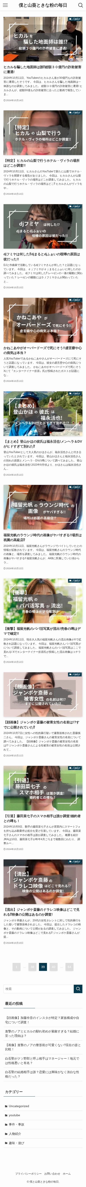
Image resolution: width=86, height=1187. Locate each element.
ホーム (67, 1173)
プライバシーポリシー (28, 1173)
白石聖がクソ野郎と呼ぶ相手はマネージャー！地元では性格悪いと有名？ (42, 1061)
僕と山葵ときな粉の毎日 (43, 5)
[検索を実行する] (78, 989)
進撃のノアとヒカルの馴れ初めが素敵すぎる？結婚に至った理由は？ (42, 1033)
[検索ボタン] (80, 5)
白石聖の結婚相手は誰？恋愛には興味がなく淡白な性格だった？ (42, 1074)
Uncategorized (19, 1106)
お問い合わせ (52, 1173)
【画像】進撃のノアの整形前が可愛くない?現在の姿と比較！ (43, 1047)
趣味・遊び (16, 1143)
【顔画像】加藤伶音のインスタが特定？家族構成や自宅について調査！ (42, 1020)
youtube (14, 1115)
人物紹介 (15, 1133)
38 (32, 967)
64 (69, 967)
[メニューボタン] (5, 5)
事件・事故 (16, 1124)
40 (53, 967)
